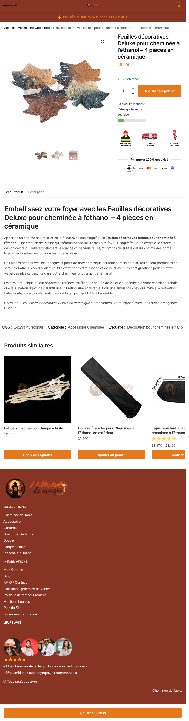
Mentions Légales (16, 601)
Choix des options (37, 455)
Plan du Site (12, 608)
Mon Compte (13, 570)
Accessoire (12, 521)
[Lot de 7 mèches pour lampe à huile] (37, 389)
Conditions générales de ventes (27, 589)
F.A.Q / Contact (15, 582)
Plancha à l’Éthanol (17, 553)
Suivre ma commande (20, 614)
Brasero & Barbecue (18, 534)
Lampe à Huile (14, 547)
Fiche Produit (13, 192)
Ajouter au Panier (92, 713)
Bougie (8, 540)
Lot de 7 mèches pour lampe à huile (33, 428)
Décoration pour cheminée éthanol (155, 327)
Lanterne (10, 528)
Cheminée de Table (17, 515)
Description (36, 192)
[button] (133, 88)
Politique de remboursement (24, 595)
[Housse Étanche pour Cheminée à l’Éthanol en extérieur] (111, 389)
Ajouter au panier (160, 91)
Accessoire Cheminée (34, 28)
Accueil (9, 28)
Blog (6, 576)
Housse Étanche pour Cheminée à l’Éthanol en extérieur (106, 430)
